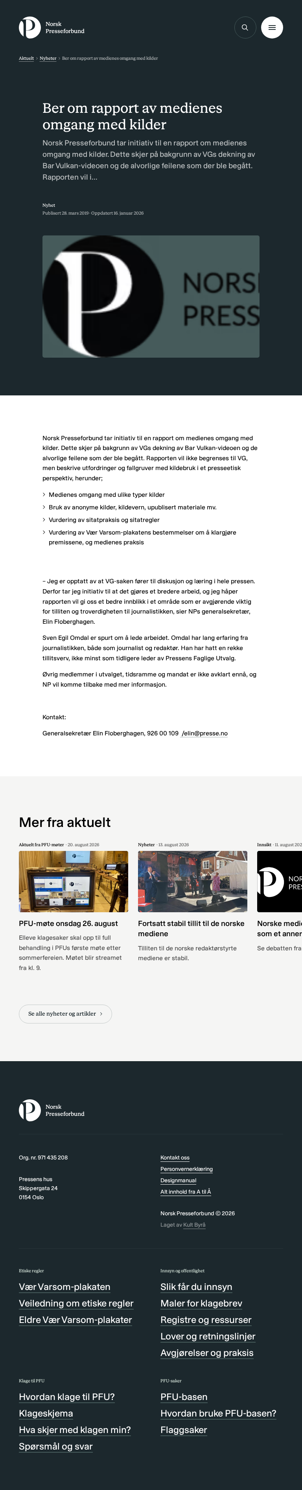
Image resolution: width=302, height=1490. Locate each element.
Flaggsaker (183, 1429)
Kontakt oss (175, 1157)
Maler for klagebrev (201, 1303)
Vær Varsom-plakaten (64, 1286)
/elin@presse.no (204, 733)
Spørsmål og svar (56, 1446)
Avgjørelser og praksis (207, 1352)
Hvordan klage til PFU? (67, 1396)
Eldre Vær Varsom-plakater (75, 1319)
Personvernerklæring (186, 1168)
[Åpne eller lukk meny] (272, 28)
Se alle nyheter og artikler (62, 1013)
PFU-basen (184, 1396)
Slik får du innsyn (196, 1286)
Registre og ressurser (206, 1319)
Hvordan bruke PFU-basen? (218, 1413)
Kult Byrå (194, 1224)
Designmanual (178, 1180)
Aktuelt (26, 58)
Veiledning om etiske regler (76, 1303)
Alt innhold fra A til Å (185, 1191)
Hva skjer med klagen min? (75, 1429)
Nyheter (48, 58)
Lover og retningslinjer (208, 1336)
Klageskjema (46, 1413)
